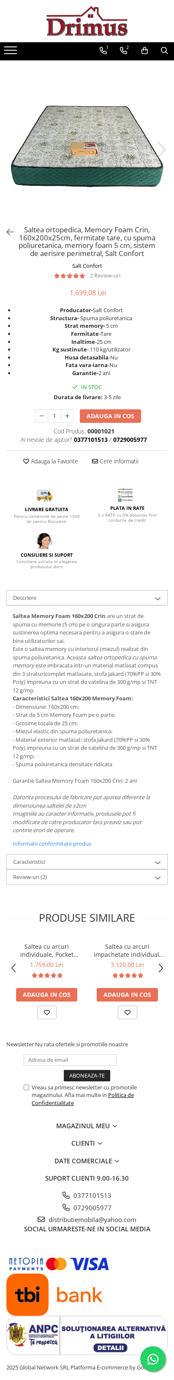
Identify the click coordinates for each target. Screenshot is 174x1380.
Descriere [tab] (24, 598)
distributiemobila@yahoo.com (91, 1219)
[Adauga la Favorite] (47, 1012)
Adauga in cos (110, 416)
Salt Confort (87, 265)
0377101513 (91, 1195)
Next (161, 149)
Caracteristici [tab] (29, 862)
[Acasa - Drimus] (87, 21)
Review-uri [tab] (30, 877)
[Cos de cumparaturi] (145, 50)
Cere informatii (118, 461)
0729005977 (91, 1207)
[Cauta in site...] (164, 50)
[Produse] (11, 52)
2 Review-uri (105, 275)
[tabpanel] (87, 141)
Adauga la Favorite (53, 461)
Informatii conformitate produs (52, 843)
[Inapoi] (6, 232)
